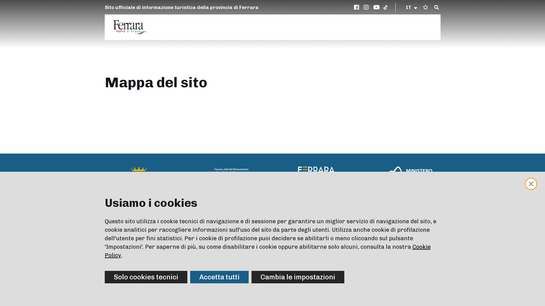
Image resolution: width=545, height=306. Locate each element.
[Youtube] (377, 7)
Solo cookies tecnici (146, 277)
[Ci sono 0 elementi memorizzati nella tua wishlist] (425, 7)
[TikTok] (385, 7)
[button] (412, 7)
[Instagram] (367, 7)
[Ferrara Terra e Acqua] (133, 27)
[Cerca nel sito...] (437, 7)
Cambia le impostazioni (298, 277)
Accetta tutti (219, 277)
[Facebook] (357, 7)
